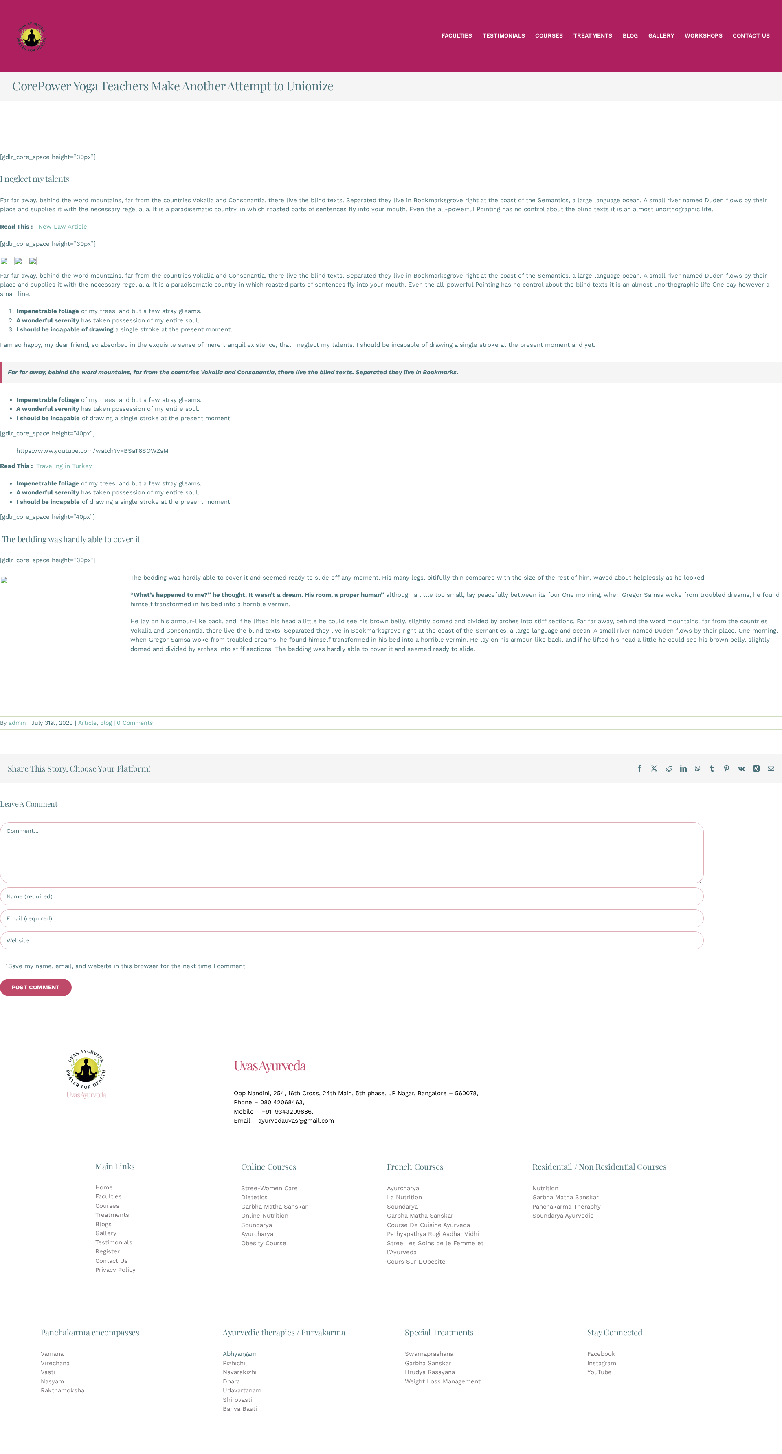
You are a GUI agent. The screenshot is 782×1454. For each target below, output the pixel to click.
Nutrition (545, 1188)
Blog (106, 722)
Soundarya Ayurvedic (562, 1215)
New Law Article (62, 226)
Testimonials (113, 1242)
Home (104, 1187)
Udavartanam (242, 1390)
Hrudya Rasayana (430, 1372)
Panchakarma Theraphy (566, 1206)
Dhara (231, 1381)
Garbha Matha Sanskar (274, 1206)
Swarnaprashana (429, 1353)
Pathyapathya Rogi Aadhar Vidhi (433, 1234)
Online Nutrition (264, 1215)
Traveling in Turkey (64, 466)
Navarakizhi (240, 1372)
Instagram (601, 1363)
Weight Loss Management (443, 1381)
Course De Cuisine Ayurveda (428, 1225)
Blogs (103, 1224)
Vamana (52, 1353)
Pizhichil (235, 1363)
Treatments (112, 1214)
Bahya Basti (240, 1408)
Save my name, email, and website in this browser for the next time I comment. (127, 966)
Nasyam (52, 1381)
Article (87, 722)
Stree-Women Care (269, 1188)
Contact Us (111, 1260)
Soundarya (256, 1225)
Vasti (48, 1372)
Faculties (108, 1196)
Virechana (55, 1363)
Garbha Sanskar (428, 1363)
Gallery (105, 1233)
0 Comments (135, 722)
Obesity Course (263, 1243)
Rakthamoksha (62, 1390)
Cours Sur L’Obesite (416, 1261)
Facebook (601, 1353)
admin (17, 722)
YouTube (599, 1372)
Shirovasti (237, 1399)
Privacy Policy (115, 1269)
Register (107, 1251)
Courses (107, 1205)
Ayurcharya (257, 1234)
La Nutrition (404, 1197)
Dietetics (254, 1197)
